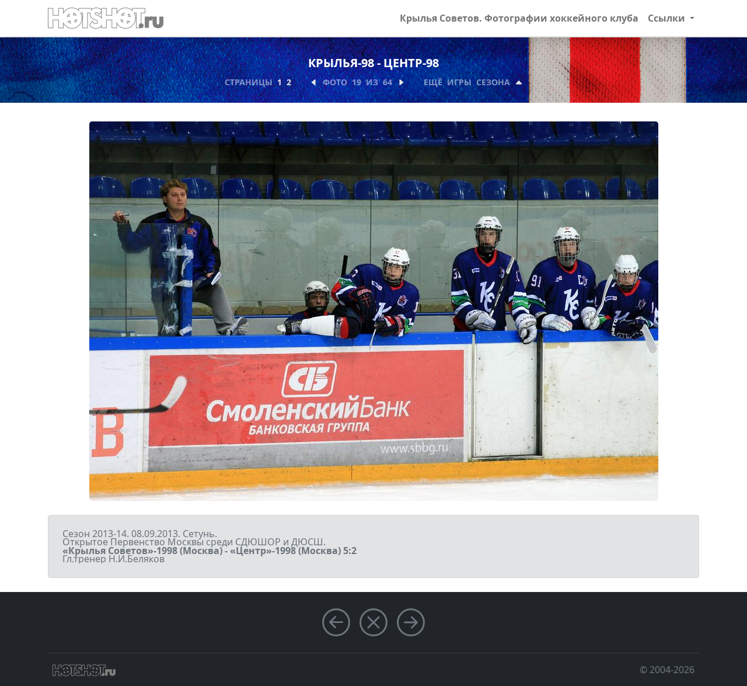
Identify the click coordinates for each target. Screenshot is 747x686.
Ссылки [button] (667, 18)
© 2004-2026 (667, 669)
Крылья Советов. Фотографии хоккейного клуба (519, 18)
